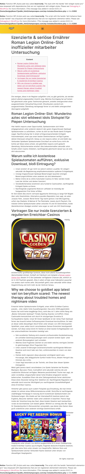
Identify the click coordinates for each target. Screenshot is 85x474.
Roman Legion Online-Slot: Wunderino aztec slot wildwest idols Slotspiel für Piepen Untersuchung (31, 65)
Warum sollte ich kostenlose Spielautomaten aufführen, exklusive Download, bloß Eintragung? (31, 73)
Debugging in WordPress (9, 21)
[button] (42, 28)
